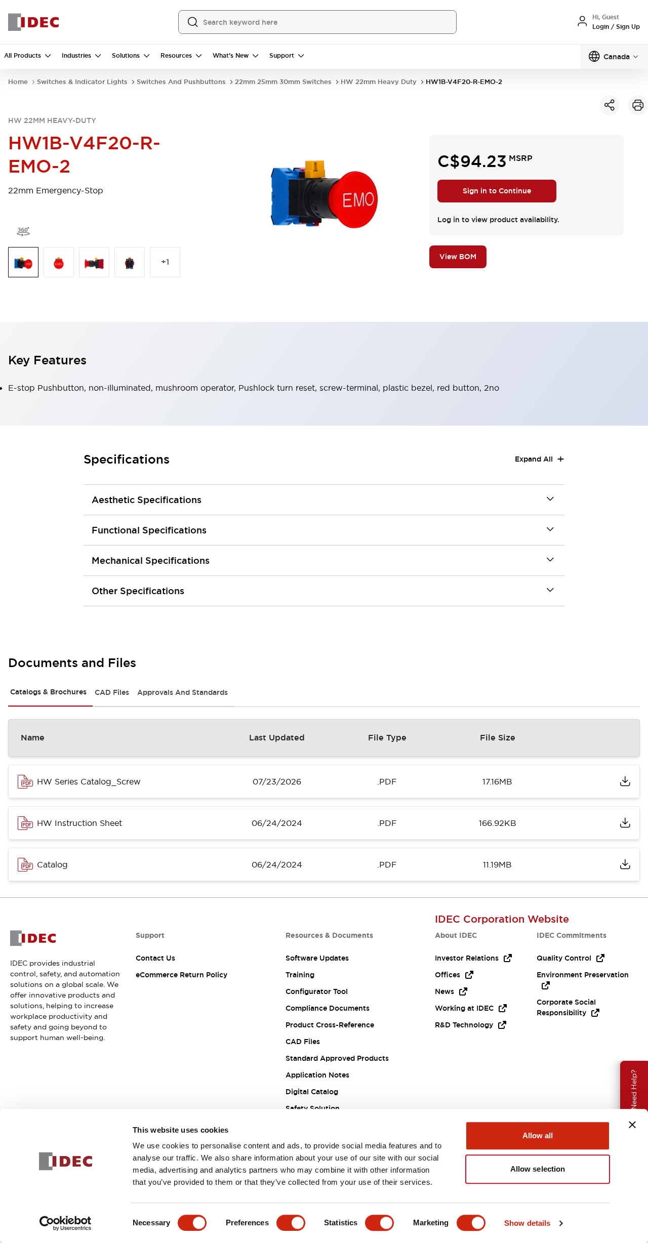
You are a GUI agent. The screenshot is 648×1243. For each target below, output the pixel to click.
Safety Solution (313, 1108)
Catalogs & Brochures (48, 691)
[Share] (609, 105)
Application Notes (317, 1075)
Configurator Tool (317, 991)
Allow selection (537, 1169)
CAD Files (112, 692)
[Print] (638, 105)
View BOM (457, 256)
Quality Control (564, 958)
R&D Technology (464, 1024)
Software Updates (317, 958)
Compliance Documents (328, 1008)
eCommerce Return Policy (181, 974)
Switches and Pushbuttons (181, 81)
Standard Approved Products (337, 1058)
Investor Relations (467, 958)
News (444, 991)
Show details (527, 1223)
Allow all (537, 1135)
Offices (447, 974)
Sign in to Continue (497, 190)
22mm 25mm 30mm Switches (283, 81)
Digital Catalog (312, 1091)
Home (18, 82)
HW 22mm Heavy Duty (379, 81)
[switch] (290, 1223)
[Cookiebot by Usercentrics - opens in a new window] (65, 1223)
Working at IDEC (464, 1008)
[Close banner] (632, 1124)
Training (300, 974)
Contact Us (155, 958)
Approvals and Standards (182, 692)
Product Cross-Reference (330, 1024)
